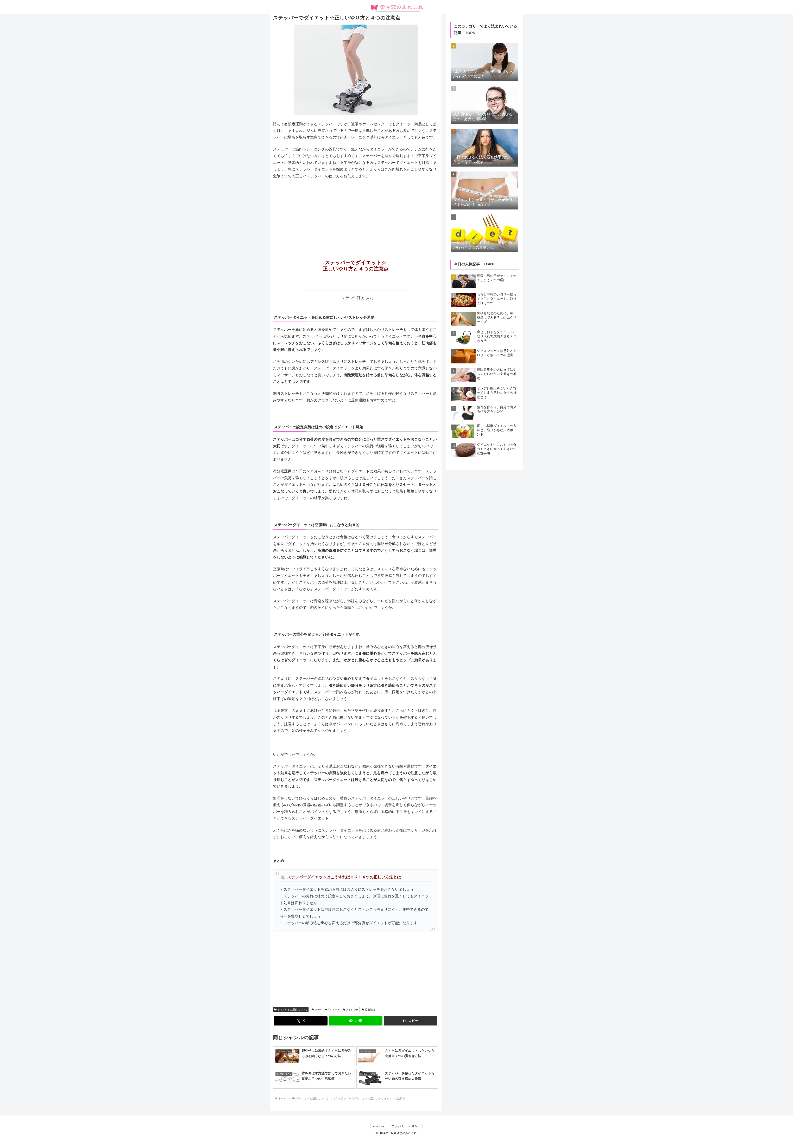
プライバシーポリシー (405, 1126)
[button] (410, 1020)
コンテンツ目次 (351, 298)
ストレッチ (352, 1009)
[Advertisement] (355, 213)
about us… (380, 1126)
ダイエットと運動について (292, 1009)
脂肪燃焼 (370, 1009)
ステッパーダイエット (327, 1009)
